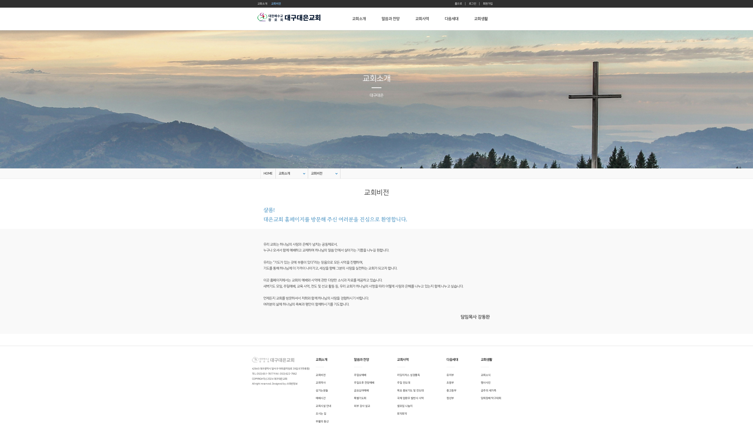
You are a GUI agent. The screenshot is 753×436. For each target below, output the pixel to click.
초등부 (450, 382)
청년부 (450, 398)
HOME (268, 173)
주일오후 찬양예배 (364, 382)
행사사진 (486, 382)
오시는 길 (321, 413)
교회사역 (422, 19)
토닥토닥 (402, 413)
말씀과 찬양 (391, 19)
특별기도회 (360, 398)
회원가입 (488, 3)
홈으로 (458, 3)
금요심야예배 (361, 390)
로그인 (472, 3)
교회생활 (481, 19)
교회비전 (316, 173)
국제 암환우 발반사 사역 (410, 398)
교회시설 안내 (323, 406)
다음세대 (451, 19)
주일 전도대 (403, 382)
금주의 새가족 (488, 390)
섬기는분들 (322, 390)
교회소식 (486, 375)
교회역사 (321, 382)
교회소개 (359, 19)
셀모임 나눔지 (405, 406)
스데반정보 (292, 383)
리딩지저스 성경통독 (408, 375)
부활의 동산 (322, 421)
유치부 (450, 375)
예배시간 (321, 398)
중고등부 (451, 390)
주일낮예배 (360, 375)
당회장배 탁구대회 (491, 398)
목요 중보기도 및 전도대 (410, 390)
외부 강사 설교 (362, 406)
